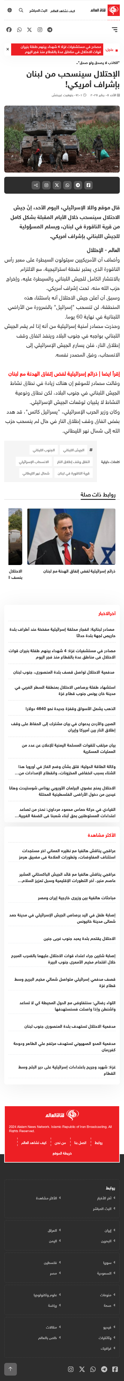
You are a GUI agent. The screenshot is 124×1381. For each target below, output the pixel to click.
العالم (114, 249)
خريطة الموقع (62, 1152)
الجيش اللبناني (73, 449)
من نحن (60, 1142)
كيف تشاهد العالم (63, 10)
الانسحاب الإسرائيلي (34, 461)
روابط (99, 1142)
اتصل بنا (80, 1142)
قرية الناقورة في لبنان (74, 472)
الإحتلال (95, 249)
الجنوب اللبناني (44, 449)
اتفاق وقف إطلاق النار (73, 461)
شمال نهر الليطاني (36, 472)
